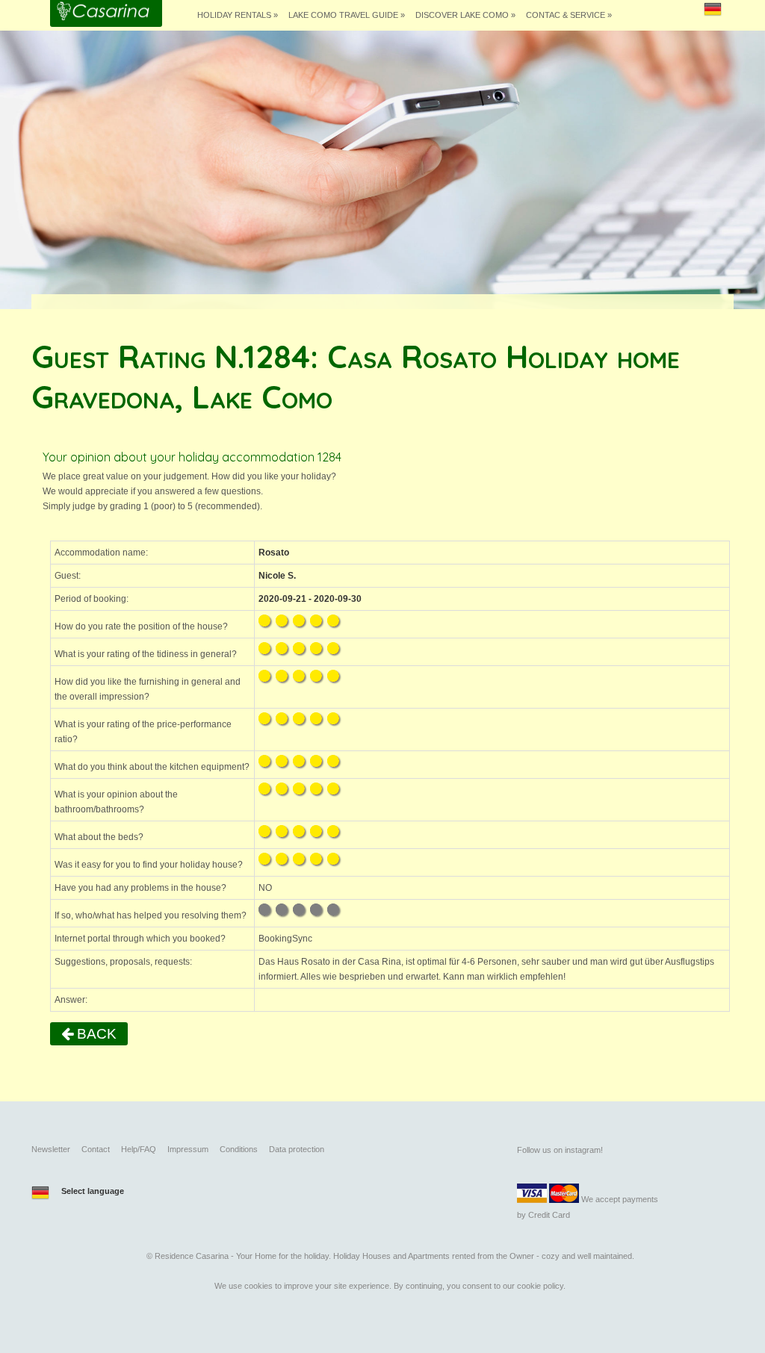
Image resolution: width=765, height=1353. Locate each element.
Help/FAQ (138, 1149)
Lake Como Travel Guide (346, 14)
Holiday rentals (237, 14)
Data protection (296, 1149)
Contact (95, 1149)
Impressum (187, 1149)
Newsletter (50, 1149)
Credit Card (549, 1214)
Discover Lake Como (465, 14)
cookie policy (540, 1285)
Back (95, 1034)
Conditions (239, 1149)
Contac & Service (569, 14)
